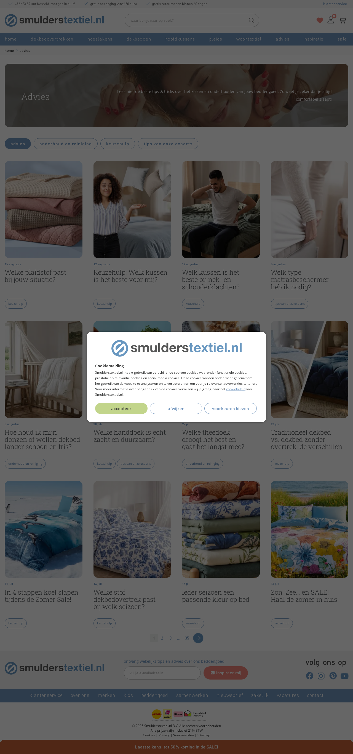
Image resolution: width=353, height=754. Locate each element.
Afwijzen (176, 408)
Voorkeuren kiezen (230, 408)
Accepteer (121, 408)
